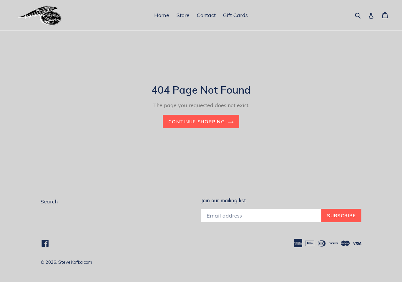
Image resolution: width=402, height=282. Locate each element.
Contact (206, 15)
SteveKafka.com (75, 262)
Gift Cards (235, 15)
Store (183, 15)
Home (161, 15)
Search (49, 201)
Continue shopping (196, 122)
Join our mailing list (223, 200)
